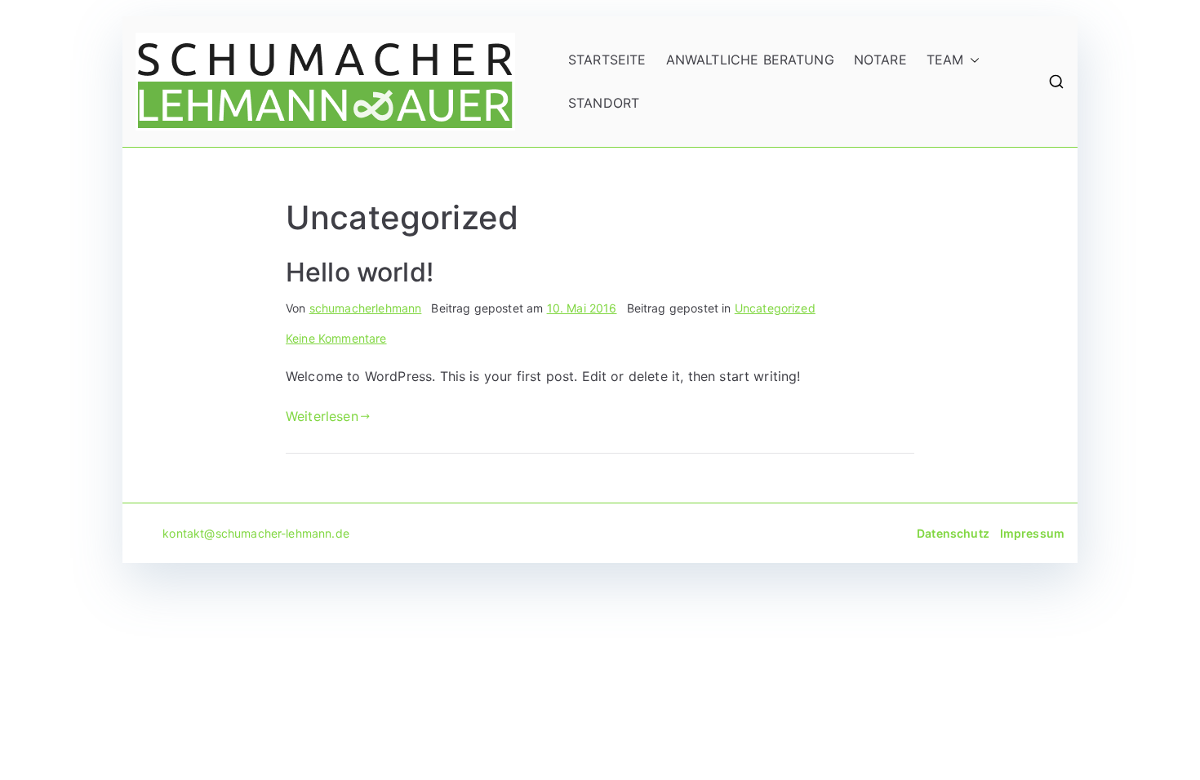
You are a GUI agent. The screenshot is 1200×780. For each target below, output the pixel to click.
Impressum (1032, 533)
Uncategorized (775, 308)
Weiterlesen (322, 416)
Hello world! (359, 272)
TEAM (945, 59)
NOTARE (880, 59)
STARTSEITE (607, 59)
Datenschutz (953, 533)
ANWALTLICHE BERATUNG (750, 59)
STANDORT (603, 103)
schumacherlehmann (365, 308)
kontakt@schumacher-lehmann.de (242, 533)
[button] (971, 60)
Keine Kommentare (336, 338)
